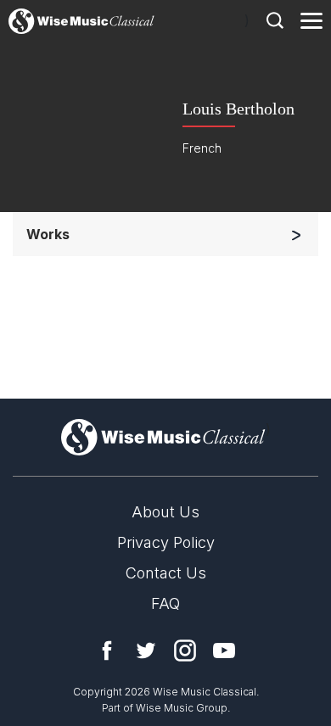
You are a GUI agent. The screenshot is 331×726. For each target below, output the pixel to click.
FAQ (165, 603)
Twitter (146, 650)
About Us (165, 512)
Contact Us (166, 573)
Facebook (107, 650)
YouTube (224, 650)
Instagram (185, 650)
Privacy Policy (166, 542)
